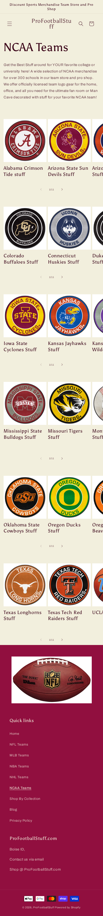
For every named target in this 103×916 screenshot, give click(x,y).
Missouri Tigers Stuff (65, 434)
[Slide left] (41, 189)
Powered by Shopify (68, 907)
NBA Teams (19, 766)
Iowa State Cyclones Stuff (20, 346)
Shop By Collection (25, 799)
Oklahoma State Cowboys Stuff (22, 528)
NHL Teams (19, 777)
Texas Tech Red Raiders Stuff (65, 615)
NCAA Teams (20, 788)
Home (14, 733)
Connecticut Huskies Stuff (63, 259)
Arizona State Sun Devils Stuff (68, 171)
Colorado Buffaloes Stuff (21, 259)
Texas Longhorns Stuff (23, 615)
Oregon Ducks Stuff (64, 528)
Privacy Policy (21, 820)
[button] (9, 23)
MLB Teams (19, 755)
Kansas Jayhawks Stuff (67, 346)
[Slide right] (62, 189)
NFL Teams (19, 744)
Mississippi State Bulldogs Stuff (23, 434)
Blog (13, 809)
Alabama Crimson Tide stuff (23, 171)
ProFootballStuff (43, 907)
